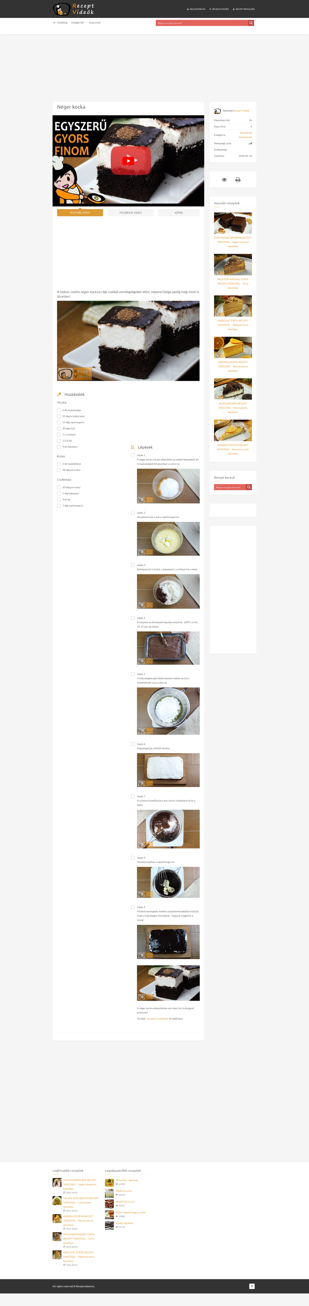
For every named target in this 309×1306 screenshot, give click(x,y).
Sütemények (245, 137)
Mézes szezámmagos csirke (130, 1212)
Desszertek (246, 132)
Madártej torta (124, 1190)
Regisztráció (197, 9)
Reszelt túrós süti (125, 1201)
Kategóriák (77, 22)
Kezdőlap (62, 22)
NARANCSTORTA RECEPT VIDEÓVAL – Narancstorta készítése (233, 366)
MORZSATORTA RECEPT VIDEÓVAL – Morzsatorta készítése (233, 408)
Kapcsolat (94, 22)
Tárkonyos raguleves (127, 1180)
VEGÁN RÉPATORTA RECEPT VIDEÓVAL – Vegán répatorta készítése (79, 1184)
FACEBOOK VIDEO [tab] (131, 212)
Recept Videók (241, 110)
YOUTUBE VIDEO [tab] (80, 212)
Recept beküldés (245, 9)
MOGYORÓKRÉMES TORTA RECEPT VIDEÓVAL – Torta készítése (233, 283)
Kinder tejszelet (124, 1223)
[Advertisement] (107, 65)
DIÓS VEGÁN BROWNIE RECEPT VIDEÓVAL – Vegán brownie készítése (233, 242)
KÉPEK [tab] (179, 212)
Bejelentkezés (220, 9)
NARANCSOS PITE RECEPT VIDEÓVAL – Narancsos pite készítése (233, 449)
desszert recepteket (157, 1018)
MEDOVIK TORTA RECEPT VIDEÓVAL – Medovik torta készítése (233, 325)
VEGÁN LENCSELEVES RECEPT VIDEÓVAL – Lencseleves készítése (81, 1202)
